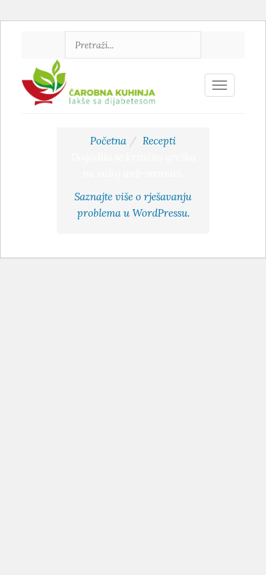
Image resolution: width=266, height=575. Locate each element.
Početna (108, 140)
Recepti (159, 140)
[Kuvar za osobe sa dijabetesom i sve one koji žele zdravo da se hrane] (90, 76)
